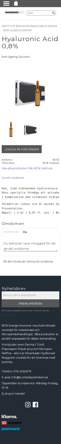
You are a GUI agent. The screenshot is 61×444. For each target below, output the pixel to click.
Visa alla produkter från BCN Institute (27, 168)
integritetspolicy (9, 315)
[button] (6, 3)
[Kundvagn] (15, 4)
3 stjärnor (11, 231)
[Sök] (53, 13)
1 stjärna (5, 231)
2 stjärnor (8, 231)
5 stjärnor (17, 231)
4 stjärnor (14, 231)
